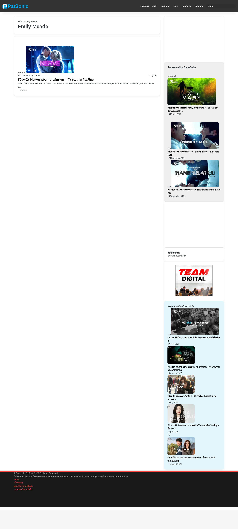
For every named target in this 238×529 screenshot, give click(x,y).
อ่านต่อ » (23, 90)
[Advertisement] (186, 38)
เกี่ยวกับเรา (18, 482)
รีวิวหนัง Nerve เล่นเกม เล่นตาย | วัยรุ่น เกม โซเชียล (56, 79)
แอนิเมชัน (165, 6)
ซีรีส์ (154, 6)
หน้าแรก (21, 21)
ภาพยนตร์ (144, 6)
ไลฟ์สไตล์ (199, 6)
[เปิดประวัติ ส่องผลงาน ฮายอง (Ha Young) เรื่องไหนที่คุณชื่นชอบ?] (181, 422)
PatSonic (22, 75)
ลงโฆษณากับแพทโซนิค (177, 256)
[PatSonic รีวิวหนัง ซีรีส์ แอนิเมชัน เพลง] (15, 6)
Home (16, 479)
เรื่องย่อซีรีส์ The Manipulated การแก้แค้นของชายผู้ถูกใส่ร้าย (194, 191)
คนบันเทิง (186, 6)
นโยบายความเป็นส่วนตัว (23, 486)
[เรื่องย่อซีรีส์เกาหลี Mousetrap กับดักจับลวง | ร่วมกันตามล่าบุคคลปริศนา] (181, 363)
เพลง (175, 6)
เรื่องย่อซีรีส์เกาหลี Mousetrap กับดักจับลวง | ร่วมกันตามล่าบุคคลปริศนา (193, 368)
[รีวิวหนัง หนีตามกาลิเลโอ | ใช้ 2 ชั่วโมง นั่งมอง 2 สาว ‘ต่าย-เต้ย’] (181, 393)
